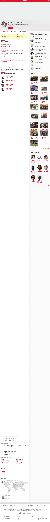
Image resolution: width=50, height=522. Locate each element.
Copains (24, 31)
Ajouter (11, 27)
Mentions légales (23, 510)
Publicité (21, 509)
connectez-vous (10, 36)
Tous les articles (29, 509)
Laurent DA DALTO (10, 84)
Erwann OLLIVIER (9, 76)
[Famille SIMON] (32, 68)
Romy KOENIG (33, 181)
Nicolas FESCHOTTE (46, 171)
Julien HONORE (9, 88)
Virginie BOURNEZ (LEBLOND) (39, 181)
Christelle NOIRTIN (46, 161)
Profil (6, 31)
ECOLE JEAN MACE (5, 46)
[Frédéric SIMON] (4, 24)
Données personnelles (43, 509)
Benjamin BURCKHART (11, 80)
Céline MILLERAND (44, 129)
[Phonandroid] (43, 519)
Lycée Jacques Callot (6, 53)
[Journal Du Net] (31, 516)
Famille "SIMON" (38, 68)
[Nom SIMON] (32, 64)
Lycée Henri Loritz (5, 56)
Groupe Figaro (29, 510)
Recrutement (36, 509)
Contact (24, 509)
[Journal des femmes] (7, 516)
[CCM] (19, 516)
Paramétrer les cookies (12, 510)
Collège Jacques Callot (7, 50)
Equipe (12, 509)
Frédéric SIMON (38, 38)
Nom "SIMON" (38, 64)
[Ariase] (31, 518)
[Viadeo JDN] (19, 519)
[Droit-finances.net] (43, 516)
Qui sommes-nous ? (6, 509)
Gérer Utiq (18, 510)
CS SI (2, 69)
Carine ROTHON (33, 161)
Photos (14, 31)
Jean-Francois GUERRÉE (33, 171)
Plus (48, 185)
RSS (32, 509)
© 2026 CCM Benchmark (37, 510)
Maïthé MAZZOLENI (39, 171)
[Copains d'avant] (7, 519)
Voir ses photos (46, 148)
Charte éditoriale (16, 509)
